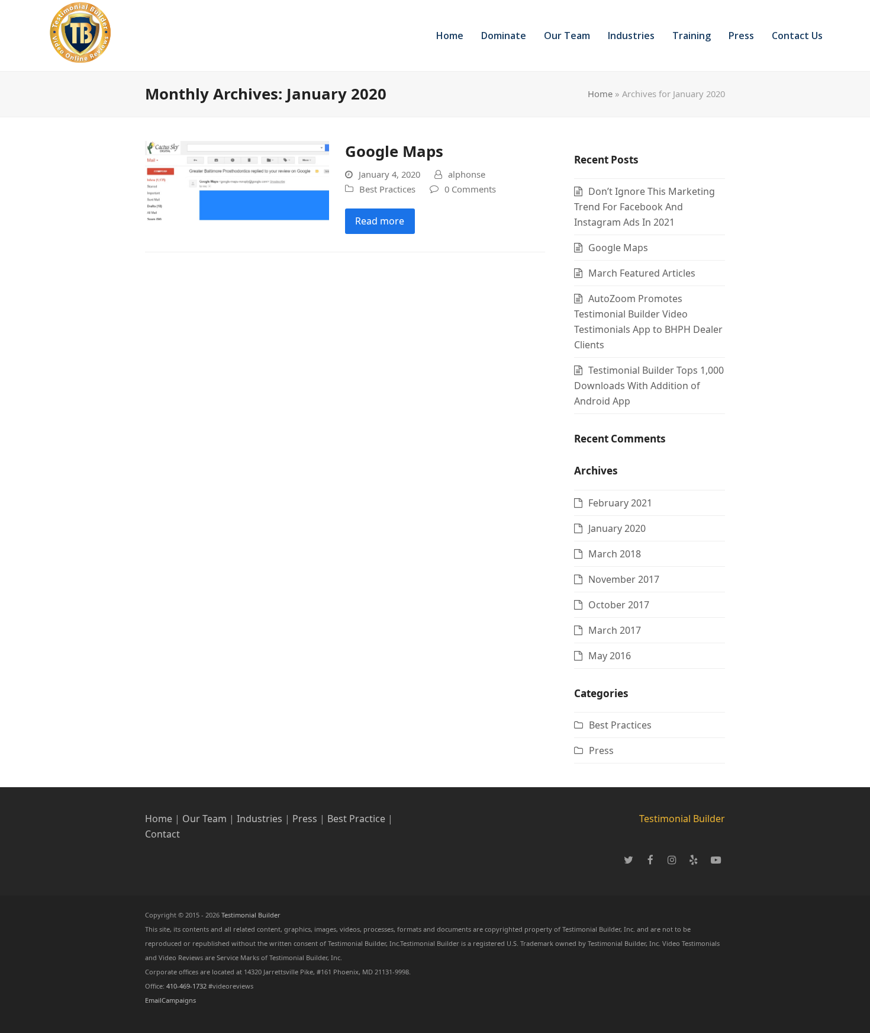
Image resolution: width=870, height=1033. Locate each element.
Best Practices (387, 189)
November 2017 (623, 579)
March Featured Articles (641, 273)
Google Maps (394, 151)
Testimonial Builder (682, 818)
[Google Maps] (237, 179)
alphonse (466, 174)
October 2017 (618, 604)
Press (601, 750)
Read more (379, 220)
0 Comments (470, 189)
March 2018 (614, 553)
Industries (261, 818)
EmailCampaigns (170, 1000)
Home (600, 94)
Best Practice (356, 818)
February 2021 (620, 502)
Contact (162, 833)
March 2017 (614, 630)
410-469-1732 (187, 985)
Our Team (204, 818)
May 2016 (609, 655)
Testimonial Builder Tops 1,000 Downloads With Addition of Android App (649, 386)
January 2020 (617, 528)
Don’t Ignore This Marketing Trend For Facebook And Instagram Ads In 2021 (644, 207)
